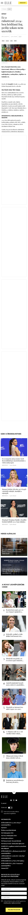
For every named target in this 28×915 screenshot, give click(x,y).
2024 (15, 40)
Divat (9, 9)
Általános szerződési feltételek (8, 830)
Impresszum (4, 827)
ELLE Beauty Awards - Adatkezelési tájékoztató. (12, 843)
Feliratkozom (14, 910)
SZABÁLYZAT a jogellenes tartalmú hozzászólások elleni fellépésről (13, 847)
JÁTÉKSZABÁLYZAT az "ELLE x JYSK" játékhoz (12, 861)
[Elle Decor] (8, 2)
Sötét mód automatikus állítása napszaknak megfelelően (11, 812)
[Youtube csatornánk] (16, 800)
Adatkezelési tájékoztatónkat (12, 903)
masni (7, 40)
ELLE (20, 36)
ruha (11, 40)
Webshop (23, 2)
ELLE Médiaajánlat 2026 (7, 833)
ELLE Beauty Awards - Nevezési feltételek (11, 841)
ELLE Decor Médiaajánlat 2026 (9, 835)
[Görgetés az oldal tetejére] (14, 792)
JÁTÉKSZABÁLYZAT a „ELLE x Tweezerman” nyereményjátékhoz (12, 864)
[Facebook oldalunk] (11, 800)
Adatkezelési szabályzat (7, 838)
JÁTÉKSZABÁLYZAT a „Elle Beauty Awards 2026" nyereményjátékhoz (13, 852)
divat (3, 40)
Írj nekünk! (4, 803)
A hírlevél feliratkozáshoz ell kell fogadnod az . (15, 902)
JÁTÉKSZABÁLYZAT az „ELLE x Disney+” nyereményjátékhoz (11, 824)
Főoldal (4, 9)
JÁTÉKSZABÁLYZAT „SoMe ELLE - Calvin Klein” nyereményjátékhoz (13, 857)
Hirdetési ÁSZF (4, 868)
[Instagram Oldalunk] (13, 800)
